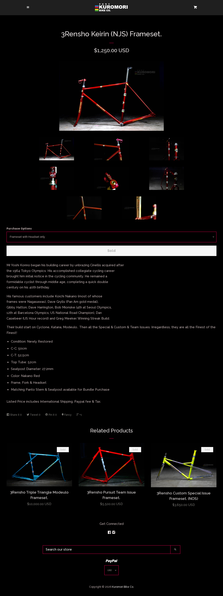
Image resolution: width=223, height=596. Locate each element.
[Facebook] (110, 532)
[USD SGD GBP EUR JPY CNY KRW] (111, 571)
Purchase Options (19, 228)
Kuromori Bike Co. (123, 586)
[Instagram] (113, 532)
